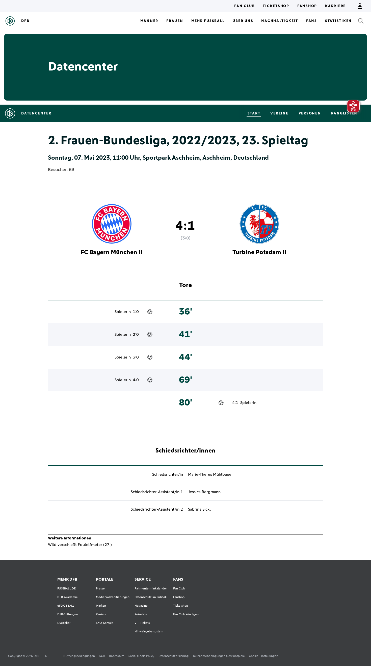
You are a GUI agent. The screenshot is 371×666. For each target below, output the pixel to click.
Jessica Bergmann (204, 492)
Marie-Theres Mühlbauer (210, 474)
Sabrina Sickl (199, 509)
